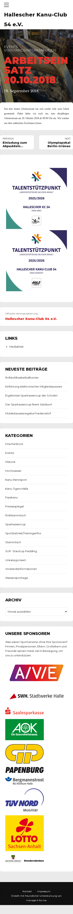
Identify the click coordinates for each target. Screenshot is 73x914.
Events (11, 47)
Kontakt (27, 891)
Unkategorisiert (15, 560)
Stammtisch (13, 542)
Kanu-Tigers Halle (16, 488)
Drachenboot (14, 444)
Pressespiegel (14, 506)
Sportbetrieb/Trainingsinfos (23, 533)
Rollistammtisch (15, 515)
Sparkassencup (15, 524)
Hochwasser (13, 470)
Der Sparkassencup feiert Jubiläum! (28, 404)
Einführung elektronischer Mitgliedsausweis (33, 386)
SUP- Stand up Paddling (21, 551)
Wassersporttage (16, 577)
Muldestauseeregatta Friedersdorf (28, 413)
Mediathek (16, 346)
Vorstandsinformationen (30, 50)
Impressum (43, 891)
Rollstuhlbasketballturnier (22, 377)
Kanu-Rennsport (16, 479)
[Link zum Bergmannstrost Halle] (24, 783)
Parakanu (11, 497)
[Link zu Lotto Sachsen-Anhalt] (24, 850)
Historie (10, 461)
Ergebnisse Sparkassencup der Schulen (31, 395)
